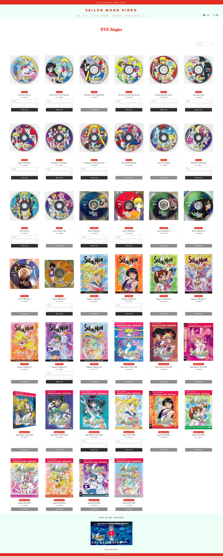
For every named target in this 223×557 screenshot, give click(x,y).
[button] (215, 15)
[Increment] (36, 105)
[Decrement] (12, 105)
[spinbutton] (24, 105)
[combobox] (204, 44)
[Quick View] (24, 69)
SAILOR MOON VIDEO (111, 10)
